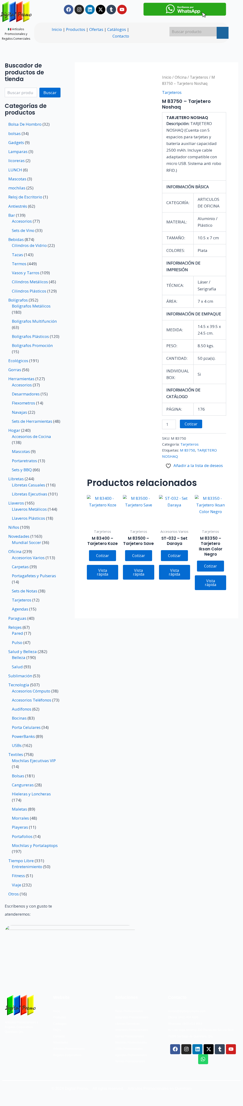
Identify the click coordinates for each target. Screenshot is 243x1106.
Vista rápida (102, 572)
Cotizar (191, 424)
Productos (75, 29)
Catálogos (116, 29)
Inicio (57, 29)
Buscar (49, 92)
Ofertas (96, 29)
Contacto (120, 36)
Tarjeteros (199, 77)
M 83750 (187, 450)
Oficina (181, 77)
